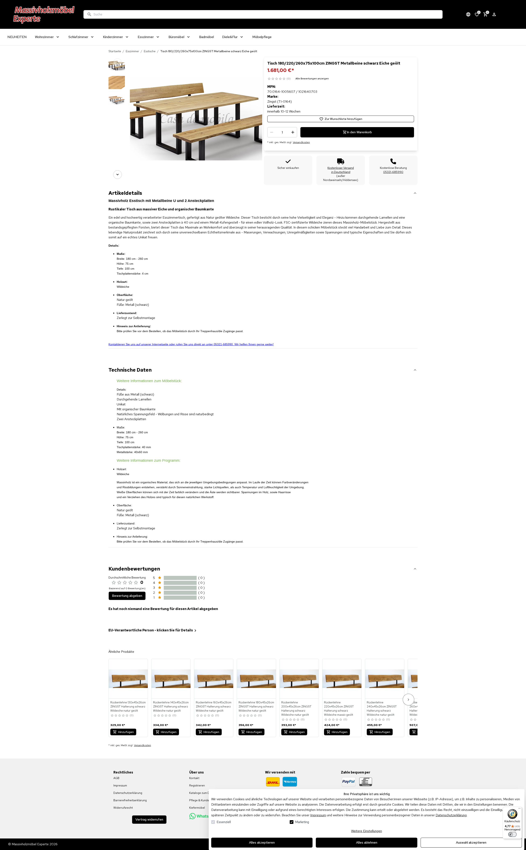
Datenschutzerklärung (451, 815)
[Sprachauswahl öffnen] (468, 14)
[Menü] (519, 809)
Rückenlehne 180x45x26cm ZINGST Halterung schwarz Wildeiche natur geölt (256, 706)
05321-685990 (393, 172)
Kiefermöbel (197, 807)
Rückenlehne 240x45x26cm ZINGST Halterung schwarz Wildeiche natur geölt (382, 708)
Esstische (150, 51)
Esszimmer (132, 51)
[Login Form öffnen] (494, 14)
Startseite (114, 51)
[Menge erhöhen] (293, 132)
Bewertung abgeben (127, 596)
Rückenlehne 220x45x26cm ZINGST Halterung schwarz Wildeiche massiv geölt (339, 708)
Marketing (302, 822)
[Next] (117, 174)
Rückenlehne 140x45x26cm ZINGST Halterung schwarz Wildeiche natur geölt (171, 706)
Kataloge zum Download (205, 793)
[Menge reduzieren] (272, 132)
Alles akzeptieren (262, 842)
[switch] (512, 834)
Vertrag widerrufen (149, 819)
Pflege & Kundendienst (204, 800)
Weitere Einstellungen (366, 831)
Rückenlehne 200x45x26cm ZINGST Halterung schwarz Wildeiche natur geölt (296, 708)
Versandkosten (301, 142)
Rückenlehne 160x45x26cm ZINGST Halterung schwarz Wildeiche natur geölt (213, 706)
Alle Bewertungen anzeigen (312, 78)
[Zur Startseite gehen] (44, 14)
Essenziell (224, 822)
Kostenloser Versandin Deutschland (341, 170)
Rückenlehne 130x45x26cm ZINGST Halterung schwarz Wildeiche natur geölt (128, 706)
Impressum (318, 815)
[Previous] (117, 63)
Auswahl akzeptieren (471, 842)
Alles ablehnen (366, 842)
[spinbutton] (282, 132)
